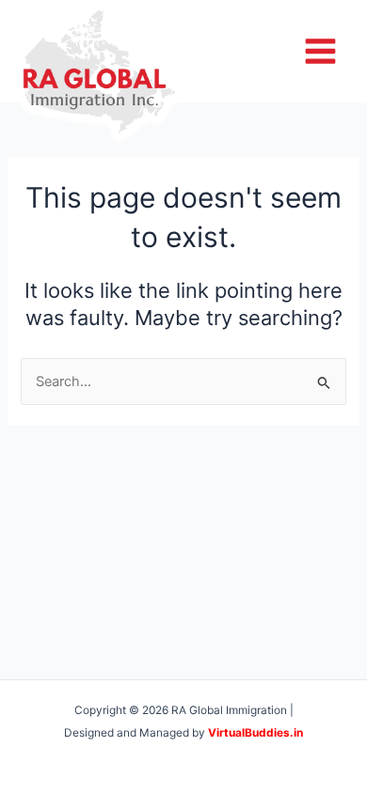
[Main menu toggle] (320, 51)
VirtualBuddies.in (255, 732)
